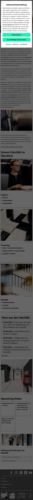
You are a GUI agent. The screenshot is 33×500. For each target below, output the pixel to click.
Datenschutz (15, 44)
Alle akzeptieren (16, 35)
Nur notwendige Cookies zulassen (16, 40)
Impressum (8, 44)
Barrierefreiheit (23, 44)
